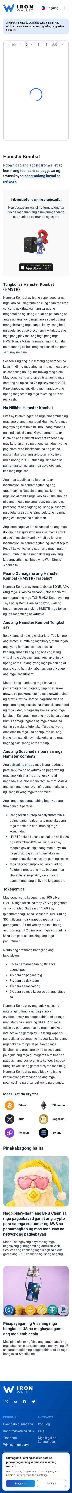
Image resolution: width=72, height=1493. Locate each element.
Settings (51, 1483)
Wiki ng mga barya (16, 1445)
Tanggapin (20, 1483)
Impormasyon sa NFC (18, 1431)
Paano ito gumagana (18, 1424)
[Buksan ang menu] (66, 8)
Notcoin (28, 491)
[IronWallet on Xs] (6, 1401)
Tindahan (10, 1438)
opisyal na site (20, 765)
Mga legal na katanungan (47, 1440)
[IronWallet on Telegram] (33, 1401)
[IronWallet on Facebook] (24, 1401)
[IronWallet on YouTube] (15, 1401)
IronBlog (44, 1424)
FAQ (41, 1431)
